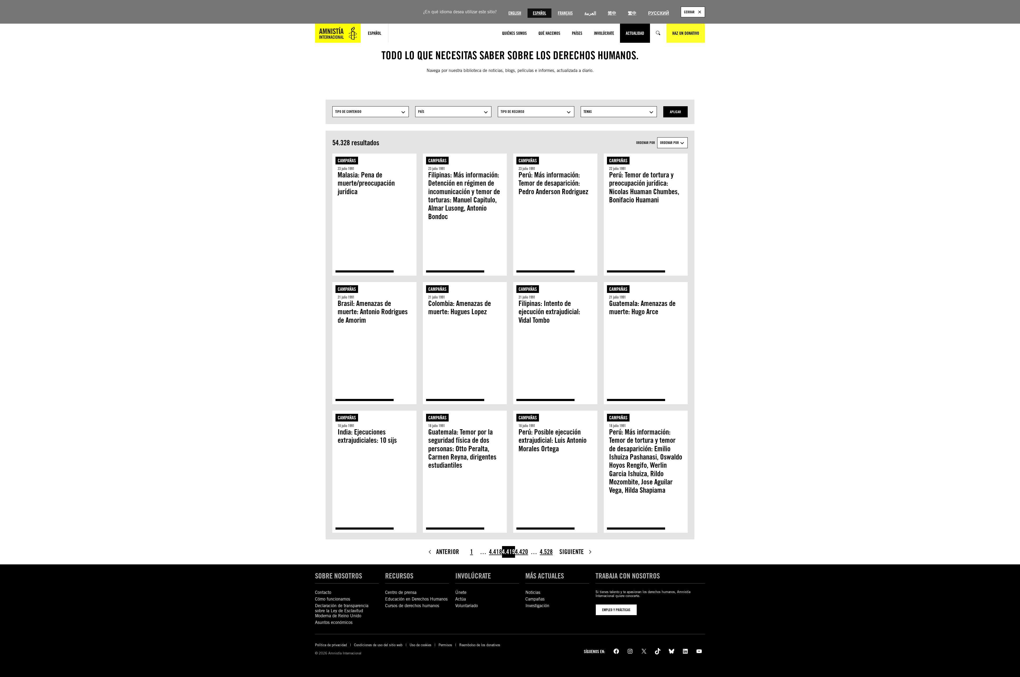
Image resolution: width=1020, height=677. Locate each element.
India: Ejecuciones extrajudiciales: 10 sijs (367, 436)
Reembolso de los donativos (479, 645)
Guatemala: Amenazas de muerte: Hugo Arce (642, 307)
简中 (612, 13)
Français (565, 13)
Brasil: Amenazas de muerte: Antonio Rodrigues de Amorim (373, 311)
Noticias (532, 592)
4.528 (546, 552)
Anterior (447, 552)
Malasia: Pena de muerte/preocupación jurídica (366, 183)
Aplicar (675, 112)
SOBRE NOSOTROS (338, 575)
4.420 (521, 552)
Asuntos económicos (333, 622)
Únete (460, 592)
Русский (658, 13)
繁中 (632, 13)
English (514, 13)
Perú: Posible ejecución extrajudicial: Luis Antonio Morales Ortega (552, 440)
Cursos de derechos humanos (412, 605)
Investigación (537, 605)
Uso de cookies (420, 645)
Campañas (347, 160)
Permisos (445, 645)
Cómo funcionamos (332, 599)
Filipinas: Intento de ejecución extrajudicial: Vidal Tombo (549, 311)
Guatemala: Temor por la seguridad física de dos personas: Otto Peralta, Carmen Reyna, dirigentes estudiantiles (462, 449)
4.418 (495, 552)
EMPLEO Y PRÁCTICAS (616, 610)
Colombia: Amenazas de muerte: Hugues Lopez (459, 307)
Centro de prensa (400, 592)
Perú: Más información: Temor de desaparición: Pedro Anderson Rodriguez (553, 183)
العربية (590, 13)
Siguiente (571, 552)
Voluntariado (466, 605)
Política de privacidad (331, 645)
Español (539, 13)
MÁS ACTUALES (544, 575)
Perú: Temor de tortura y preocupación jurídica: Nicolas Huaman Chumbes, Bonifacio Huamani (644, 187)
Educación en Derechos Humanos (416, 599)
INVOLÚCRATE (473, 575)
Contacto (323, 592)
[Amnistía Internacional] (338, 33)
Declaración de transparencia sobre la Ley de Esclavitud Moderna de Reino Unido (341, 610)
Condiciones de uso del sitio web (378, 645)
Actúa (460, 599)
